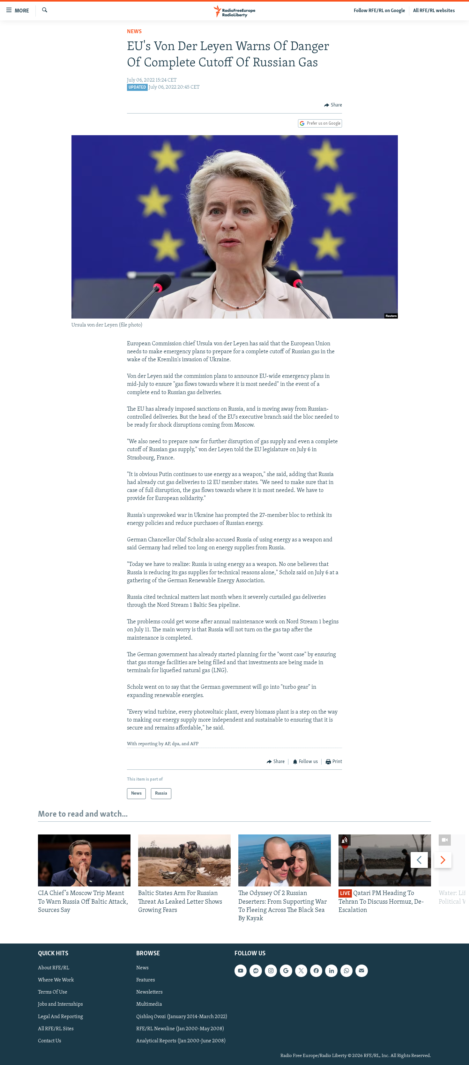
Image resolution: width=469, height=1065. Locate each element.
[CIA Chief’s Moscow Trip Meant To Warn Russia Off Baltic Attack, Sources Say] (84, 860)
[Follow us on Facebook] (316, 971)
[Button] (333, 105)
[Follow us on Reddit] (255, 971)
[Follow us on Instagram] (271, 971)
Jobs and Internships (60, 1004)
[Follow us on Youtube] (240, 971)
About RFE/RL (53, 968)
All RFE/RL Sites (56, 1029)
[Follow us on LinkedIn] (331, 971)
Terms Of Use (52, 992)
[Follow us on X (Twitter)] (301, 971)
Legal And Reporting (60, 1016)
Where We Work (56, 980)
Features (145, 980)
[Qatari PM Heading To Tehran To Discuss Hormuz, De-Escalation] (385, 860)
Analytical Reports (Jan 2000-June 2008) (181, 1041)
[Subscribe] (361, 971)
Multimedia (149, 1004)
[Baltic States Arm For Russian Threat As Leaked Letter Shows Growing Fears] (184, 860)
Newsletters (149, 992)
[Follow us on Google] (286, 971)
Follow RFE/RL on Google (379, 10)
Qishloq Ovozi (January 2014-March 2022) (181, 1016)
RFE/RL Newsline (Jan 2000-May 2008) (180, 1029)
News (134, 32)
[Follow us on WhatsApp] (346, 971)
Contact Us (49, 1041)
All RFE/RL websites (434, 10)
